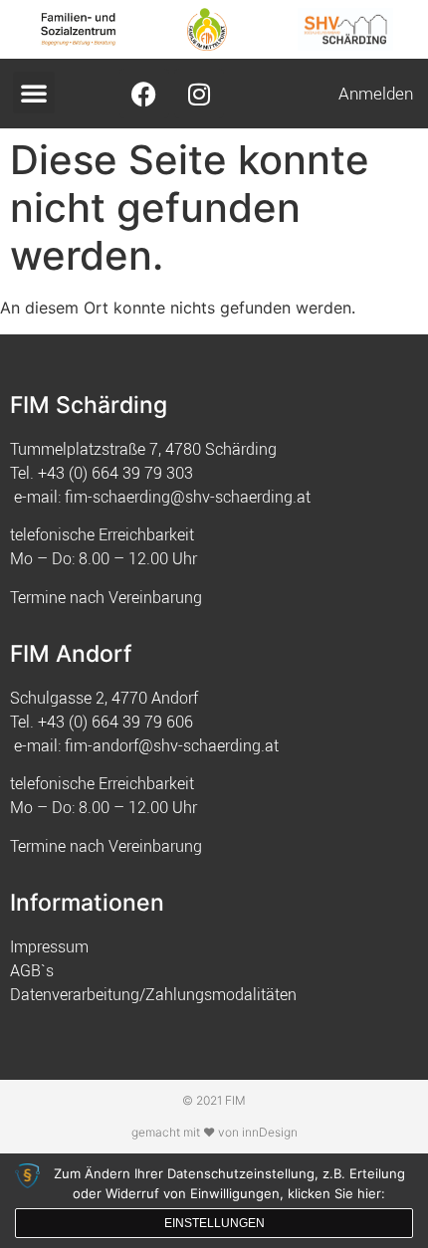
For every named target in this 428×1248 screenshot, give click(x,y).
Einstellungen (214, 1223)
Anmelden (375, 93)
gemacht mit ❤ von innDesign (214, 1132)
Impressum (49, 946)
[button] (34, 92)
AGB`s (32, 970)
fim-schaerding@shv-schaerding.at (188, 497)
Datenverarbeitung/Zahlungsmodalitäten (153, 994)
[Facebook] (144, 93)
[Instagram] (199, 93)
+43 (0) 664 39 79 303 (115, 473)
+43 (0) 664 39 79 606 (115, 721)
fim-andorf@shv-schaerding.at (172, 745)
